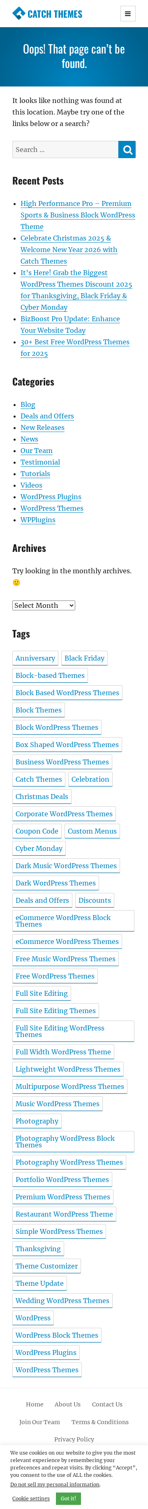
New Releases (43, 427)
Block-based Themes (50, 675)
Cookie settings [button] (31, 1498)
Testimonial (40, 462)
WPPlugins (38, 520)
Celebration (90, 779)
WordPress (33, 1318)
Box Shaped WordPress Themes (67, 744)
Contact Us (107, 1404)
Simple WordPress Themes (59, 1231)
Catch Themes (55, 13)
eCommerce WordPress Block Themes (63, 920)
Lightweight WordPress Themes (68, 1069)
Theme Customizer (47, 1266)
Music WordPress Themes (57, 1104)
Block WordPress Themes (57, 727)
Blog (28, 404)
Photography (37, 1121)
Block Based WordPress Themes (67, 693)
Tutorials (35, 474)
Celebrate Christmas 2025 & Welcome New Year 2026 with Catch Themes (69, 249)
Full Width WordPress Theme (63, 1052)
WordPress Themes (52, 508)
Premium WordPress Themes (63, 1197)
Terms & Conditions (100, 1422)
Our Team (37, 450)
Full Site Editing (42, 993)
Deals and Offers (47, 416)
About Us (68, 1404)
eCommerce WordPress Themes (67, 941)
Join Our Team (39, 1422)
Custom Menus (92, 831)
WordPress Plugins (51, 497)
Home (35, 1404)
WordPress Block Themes (57, 1335)
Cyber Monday (39, 848)
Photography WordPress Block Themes (65, 1141)
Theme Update (40, 1283)
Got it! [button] (68, 1498)
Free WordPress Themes (55, 976)
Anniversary (35, 658)
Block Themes (39, 710)
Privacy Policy (74, 1439)
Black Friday (84, 658)
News (29, 439)
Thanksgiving (38, 1249)
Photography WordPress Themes (69, 1162)
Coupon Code (37, 831)
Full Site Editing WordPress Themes (60, 1031)
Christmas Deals (42, 796)
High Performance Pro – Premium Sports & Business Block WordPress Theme (78, 215)
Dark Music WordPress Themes (66, 866)
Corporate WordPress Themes (64, 814)
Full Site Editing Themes (56, 1011)
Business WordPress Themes (62, 762)
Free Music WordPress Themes (66, 959)
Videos (31, 485)
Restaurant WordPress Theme (64, 1214)
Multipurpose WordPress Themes (70, 1086)
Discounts (95, 900)
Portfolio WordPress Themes (62, 1179)
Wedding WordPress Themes (62, 1300)
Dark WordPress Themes (56, 883)
